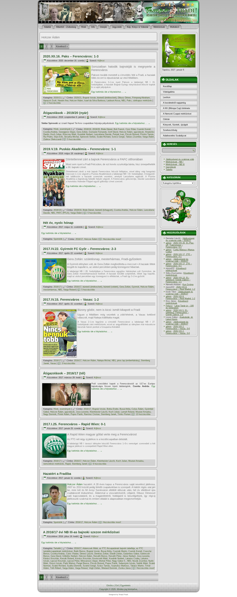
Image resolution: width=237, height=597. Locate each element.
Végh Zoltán (94, 568)
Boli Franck (119, 129)
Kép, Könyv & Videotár (137, 27)
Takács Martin (137, 565)
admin (168, 243)
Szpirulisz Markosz (120, 565)
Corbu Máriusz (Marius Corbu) (180, 251)
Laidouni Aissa (113, 100)
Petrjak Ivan (118, 134)
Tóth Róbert (55, 568)
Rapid (68, 464)
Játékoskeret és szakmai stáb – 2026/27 (180, 239)
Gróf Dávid (113, 132)
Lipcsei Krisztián (58, 561)
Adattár (47, 27)
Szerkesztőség (170, 130)
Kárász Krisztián (51, 558)
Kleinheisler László (98, 412)
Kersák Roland (67, 558)
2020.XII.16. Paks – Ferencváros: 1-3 (71, 56)
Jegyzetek (117, 27)
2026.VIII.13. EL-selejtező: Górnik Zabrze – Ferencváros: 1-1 (178, 280)
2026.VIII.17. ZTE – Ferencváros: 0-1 (179, 255)
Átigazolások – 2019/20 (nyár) (65, 113)
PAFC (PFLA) (62, 213)
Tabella (169, 169)
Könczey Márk (69, 134)
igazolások (139, 132)
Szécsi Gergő (118, 137)
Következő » (62, 46)
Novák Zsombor (139, 561)
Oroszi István (55, 563)
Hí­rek (83, 27)
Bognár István (89, 97)
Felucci (169, 306)
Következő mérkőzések (176, 269)
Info (93, 27)
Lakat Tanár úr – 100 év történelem (180, 307)
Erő (117, 585)
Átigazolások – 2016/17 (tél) (64, 373)
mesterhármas (50, 289)
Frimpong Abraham (141, 97)
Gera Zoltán (82, 132)
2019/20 (96, 129)
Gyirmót (135, 287)
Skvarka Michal (71, 137)
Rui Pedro (48, 137)
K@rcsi (101, 60)
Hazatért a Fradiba (57, 473)
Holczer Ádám (76, 100)
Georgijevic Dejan (67, 132)
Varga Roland (69, 289)
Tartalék (57, 548)
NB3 (129, 561)
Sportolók (58, 239)
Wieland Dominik (109, 568)
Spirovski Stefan (87, 137)
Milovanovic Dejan (89, 561)
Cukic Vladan (72, 553)
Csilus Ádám (137, 409)
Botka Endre (112, 409)
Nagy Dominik (49, 414)
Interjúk (103, 27)
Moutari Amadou (143, 412)
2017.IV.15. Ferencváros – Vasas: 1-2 (71, 299)
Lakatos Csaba (132, 558)
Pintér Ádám (63, 414)
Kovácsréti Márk (100, 558)
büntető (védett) (111, 287)
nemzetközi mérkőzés (53, 464)
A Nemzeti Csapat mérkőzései (177, 114)
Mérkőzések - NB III (175, 164)
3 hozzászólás (68, 363)
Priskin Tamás (147, 134)
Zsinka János (124, 568)
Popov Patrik (77, 414)
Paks (129, 100)
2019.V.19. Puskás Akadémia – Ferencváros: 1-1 (79, 149)
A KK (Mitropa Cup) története (176, 108)
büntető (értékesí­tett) (107, 97)
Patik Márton (69, 563)
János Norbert (129, 556)
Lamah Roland (127, 412)
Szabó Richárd (103, 137)
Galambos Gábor (131, 553)
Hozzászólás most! (112, 239)
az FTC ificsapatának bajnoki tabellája (117, 548)
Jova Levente (82, 412)
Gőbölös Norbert (70, 556)
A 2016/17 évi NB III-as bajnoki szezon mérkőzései (81, 532)
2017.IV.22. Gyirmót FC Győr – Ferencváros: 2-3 (79, 249)
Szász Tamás (103, 565)
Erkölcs (110, 585)
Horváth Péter (115, 556)
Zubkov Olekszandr (52, 139)
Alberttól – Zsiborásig (66, 27)
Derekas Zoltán (101, 553)
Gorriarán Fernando (98, 132)
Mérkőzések (159, 27)
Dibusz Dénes (124, 97)
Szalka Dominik (74, 565)
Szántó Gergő (89, 565)
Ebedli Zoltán (116, 553)
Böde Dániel (106, 129)
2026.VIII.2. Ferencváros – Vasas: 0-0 (178, 327)
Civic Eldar (131, 129)
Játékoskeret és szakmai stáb (180, 159)
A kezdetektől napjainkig (174, 103)
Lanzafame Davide (102, 134)
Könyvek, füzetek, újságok (175, 124)
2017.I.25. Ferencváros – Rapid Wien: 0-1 (74, 424)
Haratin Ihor (63, 100)
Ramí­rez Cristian (92, 414)
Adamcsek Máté (90, 548)
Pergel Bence (82, 563)
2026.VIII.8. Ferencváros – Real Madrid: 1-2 (180, 288)
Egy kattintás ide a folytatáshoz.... (108, 92)
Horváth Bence (100, 556)
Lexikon (166, 97)
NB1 (123, 100)
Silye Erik (58, 137)
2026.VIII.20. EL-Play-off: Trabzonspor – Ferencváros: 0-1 (180, 245)
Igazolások (171, 167)
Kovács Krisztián (83, 558)
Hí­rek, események (62, 129)
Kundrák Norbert (85, 134)
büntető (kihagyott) (104, 210)
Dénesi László (86, 553)
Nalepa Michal (103, 360)
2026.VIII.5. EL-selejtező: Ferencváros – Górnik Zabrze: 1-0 (177, 312)
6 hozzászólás (99, 464)
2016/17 (79, 239)
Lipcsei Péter (73, 561)
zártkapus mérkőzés (142, 100)
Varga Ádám (148, 137)
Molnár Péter (105, 561)
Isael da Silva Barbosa (94, 100)
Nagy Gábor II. (119, 561)
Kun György (188, 284)
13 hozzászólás (143, 414)
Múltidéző (174, 27)
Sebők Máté (142, 563)
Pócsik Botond (132, 134)
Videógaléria (168, 92)
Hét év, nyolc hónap (58, 223)
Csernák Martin (120, 551)
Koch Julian (55, 134)
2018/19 (87, 129)
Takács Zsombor (133, 137)
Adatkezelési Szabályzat (174, 135)
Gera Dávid (56, 556)
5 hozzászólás (74, 139)
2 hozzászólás (54, 103)
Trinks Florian (124, 414)
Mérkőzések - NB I (174, 162)
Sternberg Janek (108, 414)
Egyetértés (125, 585)
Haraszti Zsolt (49, 100)
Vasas (53, 363)
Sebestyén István (127, 563)
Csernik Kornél (144, 129)
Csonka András (50, 132)
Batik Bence (79, 551)
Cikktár (166, 119)
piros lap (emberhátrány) (128, 360)
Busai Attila (125, 409)
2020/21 (57, 97)
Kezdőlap (167, 86)
